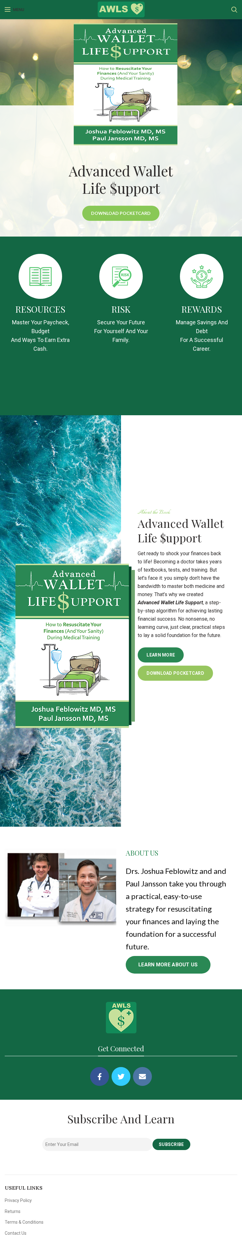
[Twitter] (121, 1076)
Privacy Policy (18, 1200)
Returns (12, 1211)
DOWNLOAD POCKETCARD (121, 213)
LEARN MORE (161, 654)
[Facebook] (99, 1076)
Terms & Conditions (24, 1222)
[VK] (142, 1076)
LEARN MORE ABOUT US (168, 965)
